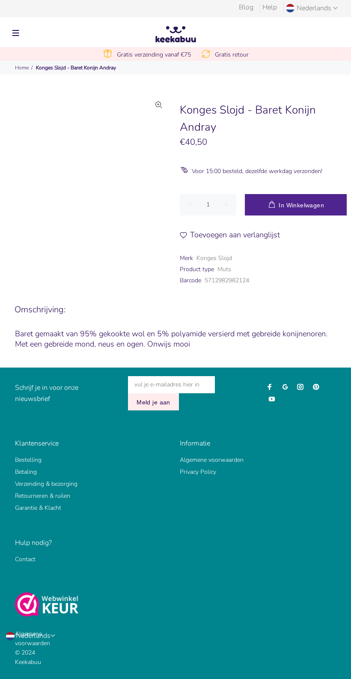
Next (159, 162)
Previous (45, 162)
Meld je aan (153, 402)
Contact (25, 559)
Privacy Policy (198, 472)
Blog (246, 7)
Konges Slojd (214, 258)
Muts (224, 269)
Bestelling (28, 460)
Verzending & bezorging (46, 484)
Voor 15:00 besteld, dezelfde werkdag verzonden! (257, 171)
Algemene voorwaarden (212, 460)
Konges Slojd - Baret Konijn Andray (76, 67)
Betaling (26, 472)
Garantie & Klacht (38, 508)
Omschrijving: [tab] (40, 309)
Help (269, 7)
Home (22, 67)
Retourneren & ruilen (42, 496)
